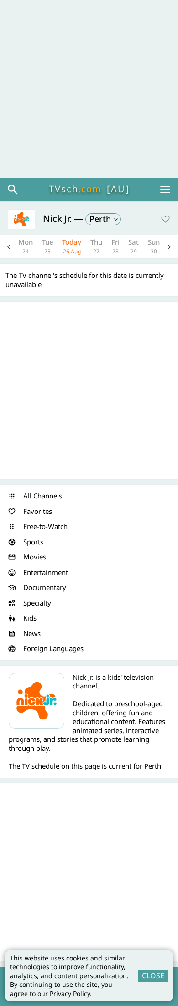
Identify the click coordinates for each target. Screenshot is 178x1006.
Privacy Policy (70, 993)
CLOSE (153, 975)
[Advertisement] (89, 89)
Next (169, 246)
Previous (9, 246)
